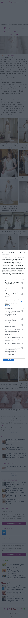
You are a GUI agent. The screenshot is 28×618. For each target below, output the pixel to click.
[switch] (22, 283)
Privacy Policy (22, 365)
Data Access (14, 365)
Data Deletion (5, 365)
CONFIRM (8, 359)
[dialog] (14, 309)
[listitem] (14, 279)
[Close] (25, 253)
